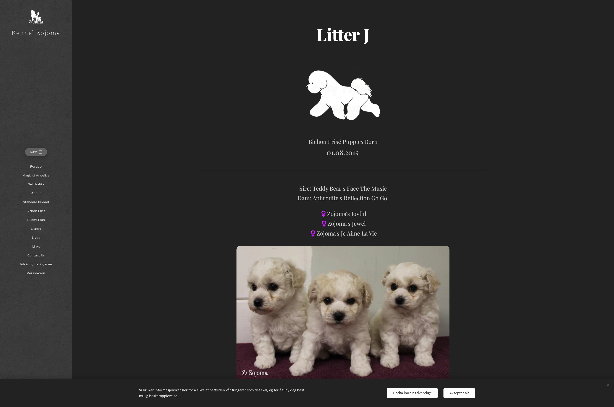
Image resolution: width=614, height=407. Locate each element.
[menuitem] (36, 166)
